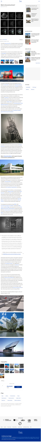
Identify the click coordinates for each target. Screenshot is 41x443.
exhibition (7, 205)
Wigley (2, 212)
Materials (27, 89)
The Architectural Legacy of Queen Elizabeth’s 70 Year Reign (35, 35)
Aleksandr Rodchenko (4, 104)
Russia (18, 395)
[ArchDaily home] (20, 1)
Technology (34, 87)
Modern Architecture (18, 400)
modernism (17, 264)
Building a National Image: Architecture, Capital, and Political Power (35, 59)
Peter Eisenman (5, 208)
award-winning (15, 287)
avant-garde (4, 53)
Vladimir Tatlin (9, 101)
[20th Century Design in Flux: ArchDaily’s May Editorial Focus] (27, 41)
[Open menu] (1, 1)
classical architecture (18, 84)
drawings (16, 86)
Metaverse (32, 89)
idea (10, 192)
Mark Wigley (7, 207)
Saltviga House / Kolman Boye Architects (34, 15)
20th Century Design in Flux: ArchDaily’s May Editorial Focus (35, 41)
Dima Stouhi (9, 386)
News (2, 395)
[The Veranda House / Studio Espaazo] (28, 10)
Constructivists (6, 84)
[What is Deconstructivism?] (2, 366)
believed (12, 277)
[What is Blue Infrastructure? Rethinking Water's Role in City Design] (27, 53)
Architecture (6, 97)
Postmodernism (12, 395)
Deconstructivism (8, 156)
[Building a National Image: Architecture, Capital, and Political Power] (27, 59)
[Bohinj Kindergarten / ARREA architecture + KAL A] (28, 21)
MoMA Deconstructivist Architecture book (12, 254)
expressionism (14, 187)
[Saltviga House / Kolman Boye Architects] (28, 15)
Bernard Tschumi (7, 277)
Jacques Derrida (10, 191)
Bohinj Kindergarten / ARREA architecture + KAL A (35, 20)
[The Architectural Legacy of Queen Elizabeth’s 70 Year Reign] (27, 35)
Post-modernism (9, 187)
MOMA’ (15, 204)
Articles (7, 395)
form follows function (8, 263)
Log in (39, 1)
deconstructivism (8, 43)
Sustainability (28, 87)
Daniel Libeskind (11, 208)
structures (20, 287)
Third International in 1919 (18, 103)
